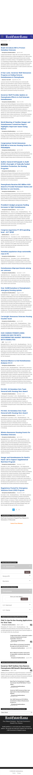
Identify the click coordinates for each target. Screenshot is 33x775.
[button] (30, 37)
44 (31, 624)
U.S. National (7, 605)
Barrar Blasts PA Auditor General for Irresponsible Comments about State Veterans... (20, 654)
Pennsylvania (7, 591)
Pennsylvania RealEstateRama (8, 52)
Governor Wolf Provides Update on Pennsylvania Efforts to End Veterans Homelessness (15, 97)
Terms (13, 773)
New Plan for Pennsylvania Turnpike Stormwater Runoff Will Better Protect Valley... (20, 682)
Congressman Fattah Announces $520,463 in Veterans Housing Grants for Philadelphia (16, 145)
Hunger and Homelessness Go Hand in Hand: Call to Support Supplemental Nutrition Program (15, 459)
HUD (3, 342)
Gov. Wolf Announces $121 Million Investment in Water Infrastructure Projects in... (19, 700)
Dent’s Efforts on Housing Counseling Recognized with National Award (20, 645)
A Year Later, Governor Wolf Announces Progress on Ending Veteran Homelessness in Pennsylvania (16, 75)
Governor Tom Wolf (6, 79)
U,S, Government (9, 567)
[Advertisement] (16, 17)
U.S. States (6, 610)
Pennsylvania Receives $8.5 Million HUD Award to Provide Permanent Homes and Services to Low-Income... (16, 186)
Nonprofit (6, 576)
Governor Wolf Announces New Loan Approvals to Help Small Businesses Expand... (20, 691)
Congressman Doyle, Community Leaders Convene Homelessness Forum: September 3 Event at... (21, 637)
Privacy (19, 773)
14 (31, 641)
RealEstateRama (5, 234)
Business (6, 581)
